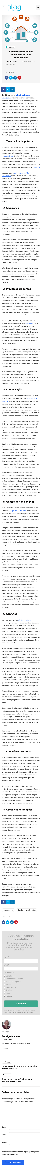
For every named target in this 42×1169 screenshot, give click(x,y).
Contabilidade (10, 976)
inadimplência (8, 156)
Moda (7, 993)
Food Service (10, 987)
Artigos (6, 1048)
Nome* (6, 957)
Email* (6, 965)
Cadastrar (21, 1003)
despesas (29, 323)
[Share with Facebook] (7, 78)
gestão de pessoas (19, 511)
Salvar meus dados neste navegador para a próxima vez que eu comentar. (21, 1153)
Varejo (8, 984)
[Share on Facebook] (4, 89)
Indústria (8, 996)
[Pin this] (19, 78)
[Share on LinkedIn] (12, 89)
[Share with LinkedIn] (15, 78)
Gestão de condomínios (27, 910)
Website (5, 1142)
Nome (4, 1127)
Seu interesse (9, 973)
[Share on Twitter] (8, 89)
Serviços (8, 990)
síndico (21, 620)
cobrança (36, 167)
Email (3, 1135)
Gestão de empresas (13, 982)
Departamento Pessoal (14, 979)
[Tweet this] (11, 78)
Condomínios (8, 910)
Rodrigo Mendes (12, 61)
